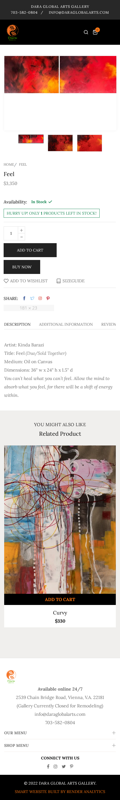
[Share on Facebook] (24, 298)
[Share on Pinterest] (48, 298)
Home (9, 164)
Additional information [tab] (66, 324)
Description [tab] (17, 324)
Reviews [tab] (110, 324)
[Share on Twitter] (32, 298)
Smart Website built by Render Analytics (60, 791)
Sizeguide (74, 280)
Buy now (22, 266)
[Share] (40, 298)
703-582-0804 (24, 12)
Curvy (60, 612)
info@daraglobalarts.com (79, 12)
